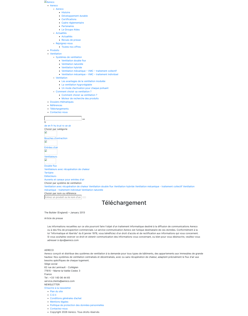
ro (63, 125)
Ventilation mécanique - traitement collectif (159, 186)
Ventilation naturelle (72, 64)
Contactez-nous (59, 112)
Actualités (61, 33)
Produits (54, 50)
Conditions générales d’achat (66, 298)
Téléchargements (59, 108)
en (49, 125)
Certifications (69, 19)
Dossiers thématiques (61, 101)
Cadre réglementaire (73, 22)
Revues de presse (71, 39)
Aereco (54, 5)
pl (60, 125)
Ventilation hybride (72, 67)
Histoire (66, 12)
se (66, 125)
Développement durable (75, 15)
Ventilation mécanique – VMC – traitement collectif (89, 70)
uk (69, 125)
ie (58, 125)
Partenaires (68, 26)
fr (52, 125)
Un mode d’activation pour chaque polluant (85, 88)
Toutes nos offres (71, 46)
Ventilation (56, 53)
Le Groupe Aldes (71, 29)
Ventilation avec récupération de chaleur (66, 186)
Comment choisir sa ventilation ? (73, 91)
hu (55, 125)
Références (56, 105)
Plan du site (56, 291)
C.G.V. (53, 294)
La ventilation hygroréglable (77, 84)
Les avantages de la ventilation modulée (83, 81)
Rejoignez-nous (64, 43)
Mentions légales (59, 301)
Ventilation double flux (74, 60)
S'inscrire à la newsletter (57, 287)
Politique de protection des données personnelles (77, 305)
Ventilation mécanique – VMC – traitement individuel (90, 74)
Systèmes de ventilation (69, 57)
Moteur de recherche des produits (80, 98)
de (46, 125)
